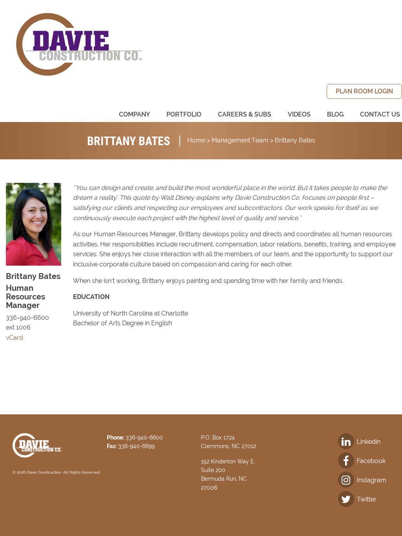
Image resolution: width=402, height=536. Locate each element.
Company (134, 114)
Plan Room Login (364, 91)
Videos (299, 114)
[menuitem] (364, 91)
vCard (14, 337)
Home (196, 140)
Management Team (240, 140)
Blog (335, 114)
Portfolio (183, 114)
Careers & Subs (244, 114)
